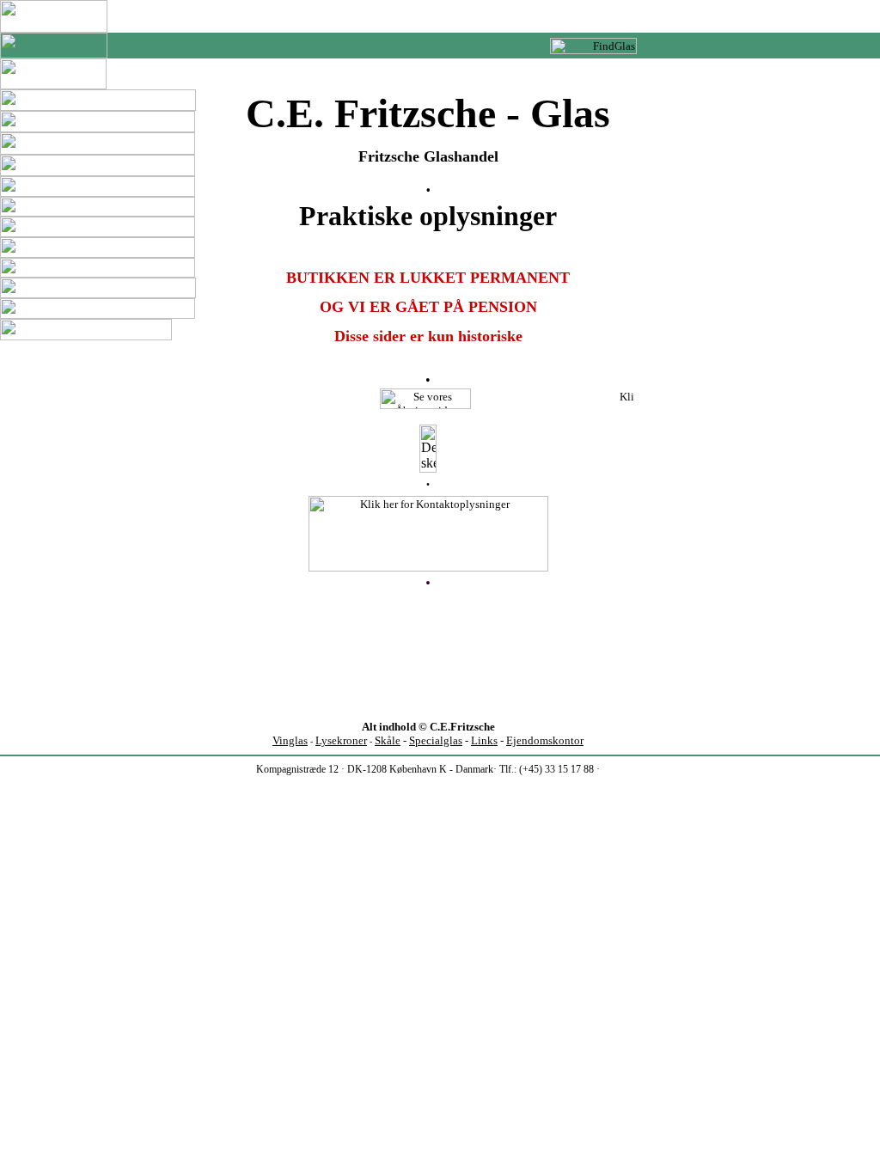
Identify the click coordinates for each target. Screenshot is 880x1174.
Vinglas (290, 740)
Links (484, 740)
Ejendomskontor (545, 740)
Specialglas (435, 740)
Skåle (387, 740)
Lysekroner (341, 740)
